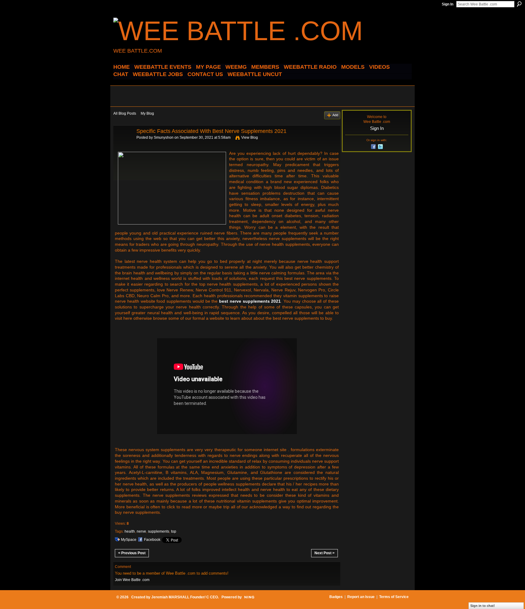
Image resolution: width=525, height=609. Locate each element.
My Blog (147, 113)
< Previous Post (132, 553)
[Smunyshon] (123, 145)
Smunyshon (163, 137)
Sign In (447, 4)
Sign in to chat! (482, 605)
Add (335, 115)
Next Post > (324, 553)
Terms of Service (394, 597)
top (173, 531)
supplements (158, 531)
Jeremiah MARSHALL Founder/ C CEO (184, 597)
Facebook (152, 540)
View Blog (249, 137)
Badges (336, 597)
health (130, 531)
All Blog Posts (124, 113)
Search (519, 4)
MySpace (128, 540)
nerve (141, 531)
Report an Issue (361, 597)
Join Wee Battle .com (132, 580)
